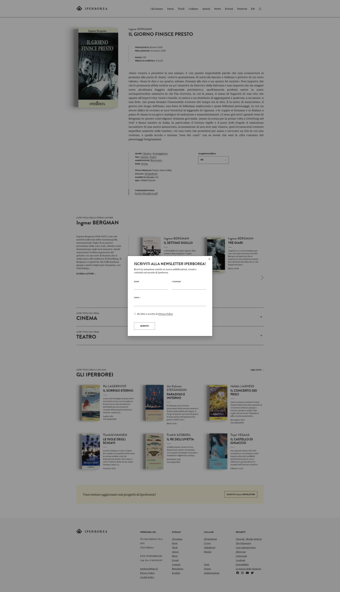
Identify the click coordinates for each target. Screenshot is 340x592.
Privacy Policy (165, 314)
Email (137, 298)
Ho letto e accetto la (155, 314)
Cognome (176, 282)
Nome (136, 282)
